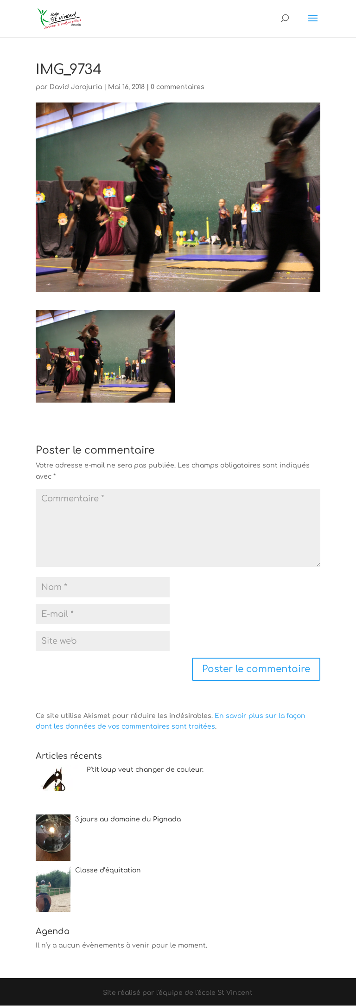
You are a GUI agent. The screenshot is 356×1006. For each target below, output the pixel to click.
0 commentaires (177, 86)
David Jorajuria (76, 86)
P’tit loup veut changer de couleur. (145, 769)
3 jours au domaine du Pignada (128, 819)
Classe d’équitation (108, 870)
